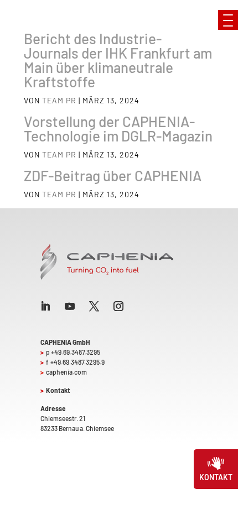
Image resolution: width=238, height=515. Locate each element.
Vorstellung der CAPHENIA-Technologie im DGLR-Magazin (118, 128)
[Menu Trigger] (228, 20)
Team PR (59, 100)
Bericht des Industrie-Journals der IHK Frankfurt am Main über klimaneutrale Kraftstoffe (118, 60)
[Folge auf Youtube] (70, 306)
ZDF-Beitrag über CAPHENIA (112, 175)
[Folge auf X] (94, 306)
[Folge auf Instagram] (118, 306)
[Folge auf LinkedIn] (45, 306)
